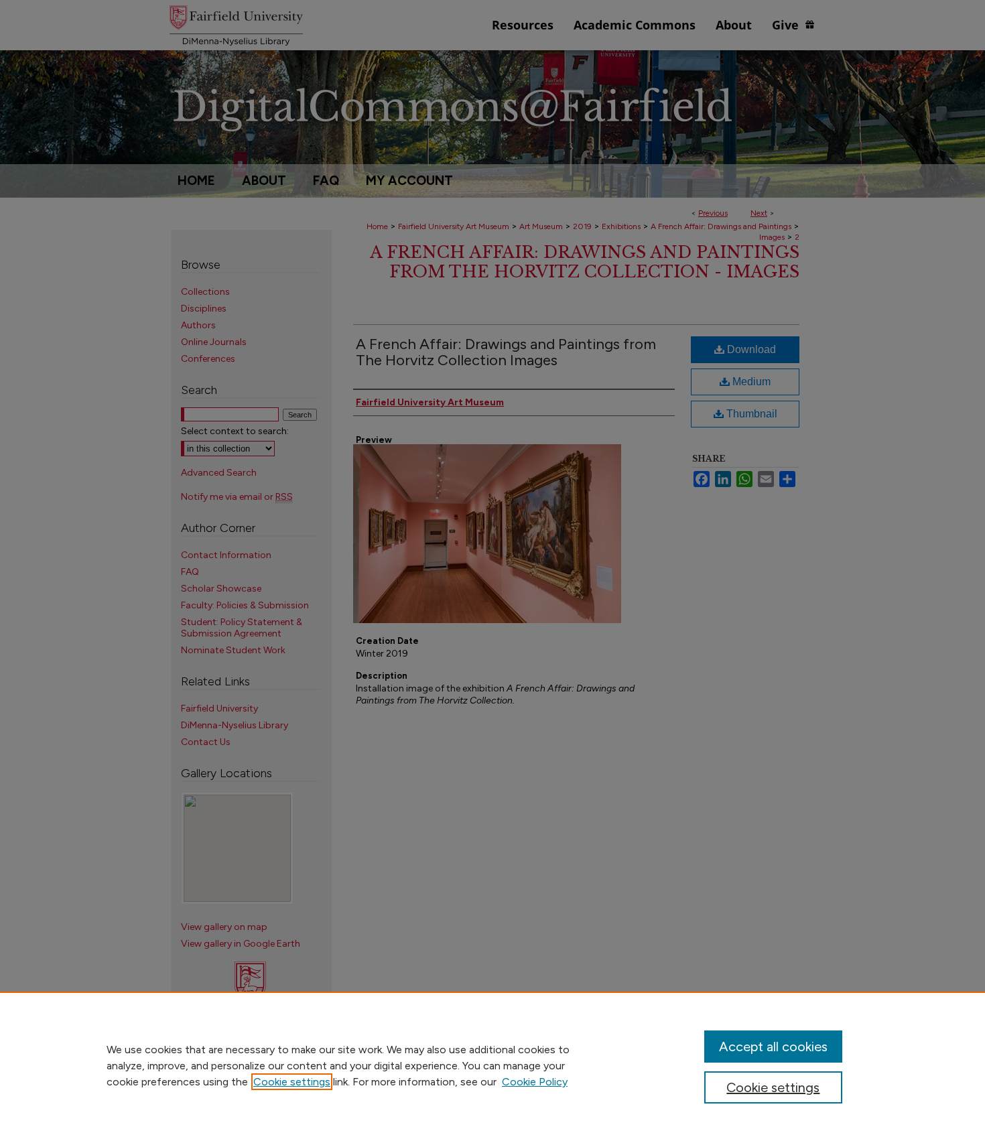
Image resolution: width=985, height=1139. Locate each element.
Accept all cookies (773, 1046)
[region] (492, 1065)
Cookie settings (291, 1081)
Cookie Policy (535, 1081)
